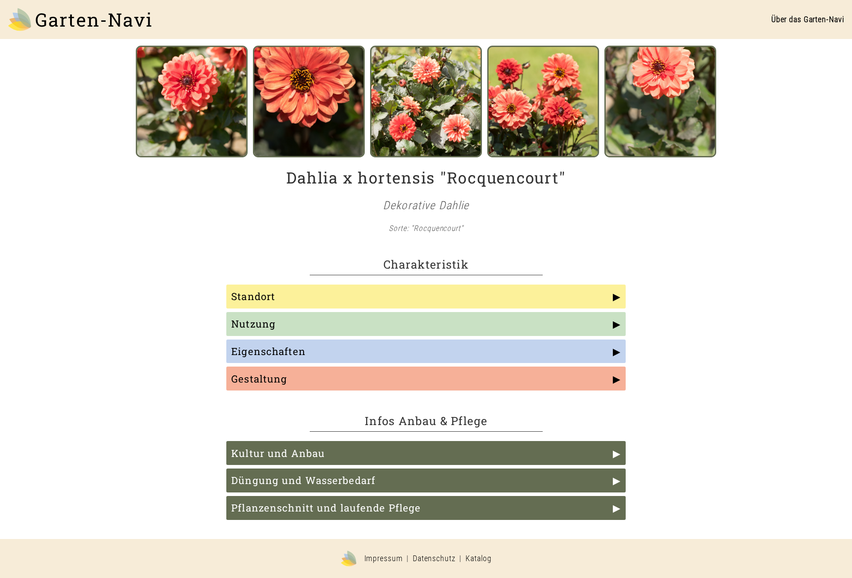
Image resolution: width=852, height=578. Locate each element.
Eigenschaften (268, 351)
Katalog (478, 558)
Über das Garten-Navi (807, 19)
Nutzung (253, 323)
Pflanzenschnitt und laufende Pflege (326, 507)
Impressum (383, 558)
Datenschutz (434, 558)
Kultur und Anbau (278, 453)
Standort (253, 296)
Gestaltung (259, 378)
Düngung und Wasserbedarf (303, 480)
